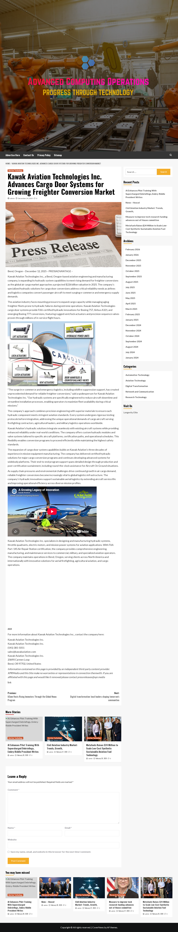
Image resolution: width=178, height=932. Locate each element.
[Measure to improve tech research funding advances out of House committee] (123, 887)
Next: (94, 696)
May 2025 (130, 298)
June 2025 (131, 292)
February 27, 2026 (61, 752)
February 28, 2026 (22, 755)
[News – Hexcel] (55, 887)
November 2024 (133, 330)
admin (12, 198)
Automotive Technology (137, 375)
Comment (13, 789)
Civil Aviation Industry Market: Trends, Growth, (62, 746)
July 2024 (130, 352)
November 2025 (133, 265)
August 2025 (132, 282)
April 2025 (131, 303)
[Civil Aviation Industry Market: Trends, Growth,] (63, 729)
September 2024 (134, 341)
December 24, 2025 (25, 198)
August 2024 (132, 347)
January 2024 (132, 357)
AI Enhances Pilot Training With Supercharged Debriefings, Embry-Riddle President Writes (23, 748)
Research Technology (136, 397)
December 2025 (133, 260)
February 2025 (133, 314)
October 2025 (132, 271)
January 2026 (132, 255)
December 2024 (133, 325)
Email (68, 827)
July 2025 (130, 287)
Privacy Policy (43, 155)
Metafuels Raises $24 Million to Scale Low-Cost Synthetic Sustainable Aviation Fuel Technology (102, 750)
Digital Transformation (137, 386)
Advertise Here (13, 155)
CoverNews (98, 927)
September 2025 (134, 276)
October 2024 (132, 336)
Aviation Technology (15, 170)
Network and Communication (140, 391)
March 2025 (131, 309)
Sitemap (58, 155)
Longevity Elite (130, 412)
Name (11, 827)
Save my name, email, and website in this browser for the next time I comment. (51, 851)
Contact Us (28, 155)
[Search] (170, 155)
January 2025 (132, 319)
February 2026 (133, 249)
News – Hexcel (133, 202)
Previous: (32, 696)
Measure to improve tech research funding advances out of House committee (146, 218)
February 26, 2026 (101, 758)
